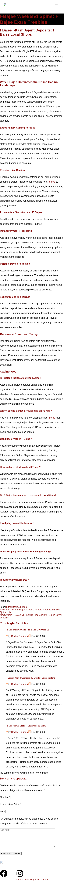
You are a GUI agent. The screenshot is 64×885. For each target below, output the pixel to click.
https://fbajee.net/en (16, 607)
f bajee (51, 181)
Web (2, 811)
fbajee (52, 417)
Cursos (26, 879)
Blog (32, 879)
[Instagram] (20, 874)
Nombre (5, 797)
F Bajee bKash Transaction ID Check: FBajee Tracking (30, 678)
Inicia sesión (41, 879)
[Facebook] (3, 874)
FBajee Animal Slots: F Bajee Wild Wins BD (26, 726)
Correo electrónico (10, 804)
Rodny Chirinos (19, 636)
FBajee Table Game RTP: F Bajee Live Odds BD (27, 630)
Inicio (19, 879)
